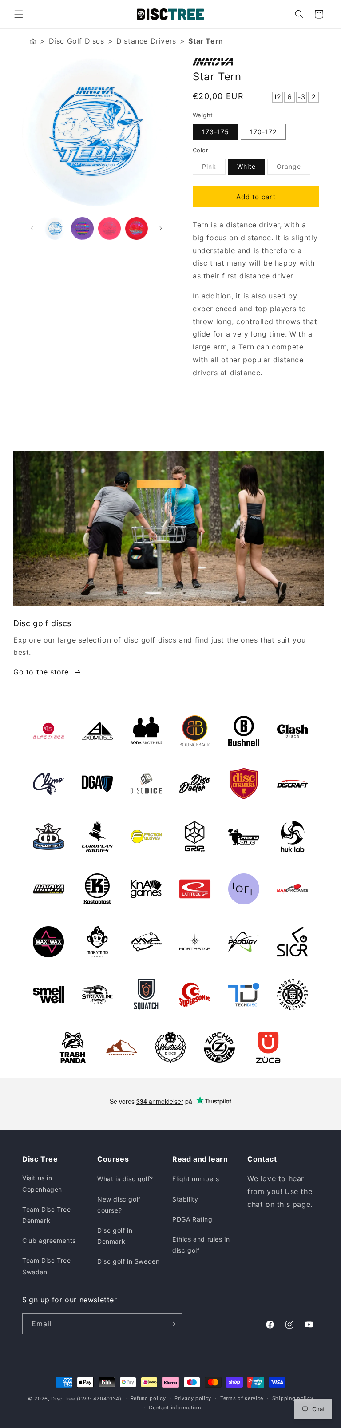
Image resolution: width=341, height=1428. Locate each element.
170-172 (263, 131)
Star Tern (205, 40)
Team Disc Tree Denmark (46, 1215)
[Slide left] (32, 228)
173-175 (215, 131)
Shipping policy (292, 1398)
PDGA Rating (192, 1219)
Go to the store (41, 671)
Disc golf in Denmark (114, 1235)
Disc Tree (63, 1399)
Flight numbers (195, 1178)
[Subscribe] (172, 1323)
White (246, 166)
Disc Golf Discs (76, 40)
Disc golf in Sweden (128, 1261)
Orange (293, 168)
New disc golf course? (119, 1204)
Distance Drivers (146, 40)
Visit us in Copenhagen (42, 1183)
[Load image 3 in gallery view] (109, 228)
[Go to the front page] (32, 41)
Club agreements (49, 1240)
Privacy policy (192, 1398)
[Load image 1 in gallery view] (55, 228)
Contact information (175, 1407)
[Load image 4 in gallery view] (136, 228)
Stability (185, 1199)
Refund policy (148, 1398)
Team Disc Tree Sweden (46, 1266)
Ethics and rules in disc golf (201, 1244)
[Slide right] (160, 228)
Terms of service (241, 1398)
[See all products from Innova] (256, 62)
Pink (214, 168)
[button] (18, 14)
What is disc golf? (125, 1178)
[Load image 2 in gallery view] (82, 228)
